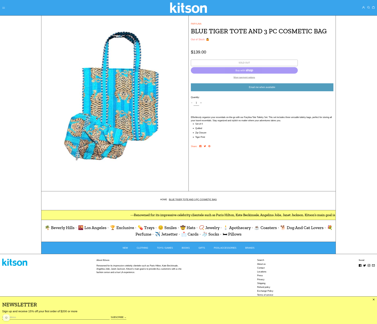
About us (261, 264)
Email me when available (262, 87)
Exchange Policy (265, 291)
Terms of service (265, 295)
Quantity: (195, 97)
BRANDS (249, 248)
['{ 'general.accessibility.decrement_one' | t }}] (192, 103)
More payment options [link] (244, 77)
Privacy (260, 279)
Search (260, 260)
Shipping (261, 283)
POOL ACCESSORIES (225, 248)
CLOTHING (142, 248)
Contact (261, 268)
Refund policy (263, 287)
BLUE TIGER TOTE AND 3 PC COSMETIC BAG (193, 199)
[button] (368, 7)
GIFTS (202, 248)
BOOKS (186, 248)
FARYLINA (196, 23)
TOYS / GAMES (165, 248)
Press (260, 275)
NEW (125, 248)
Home (163, 199)
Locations (261, 271)
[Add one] (201, 103)
